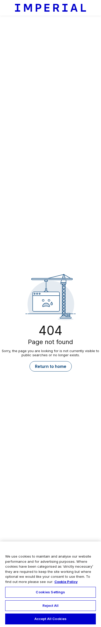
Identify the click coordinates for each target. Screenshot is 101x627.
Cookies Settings (50, 592)
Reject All (50, 605)
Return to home (50, 366)
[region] (50, 584)
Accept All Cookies (50, 619)
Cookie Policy (66, 582)
